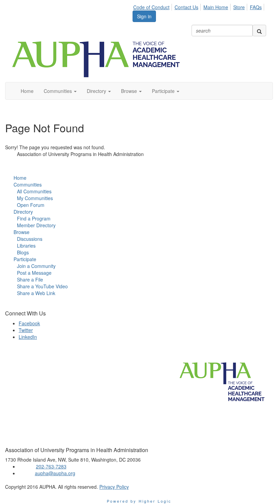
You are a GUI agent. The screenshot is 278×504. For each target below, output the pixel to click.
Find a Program (34, 218)
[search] (259, 30)
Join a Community (36, 266)
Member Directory (36, 225)
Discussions (29, 238)
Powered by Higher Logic (139, 501)
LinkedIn (28, 336)
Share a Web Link (36, 293)
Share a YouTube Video (42, 286)
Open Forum (30, 204)
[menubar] (199, 6)
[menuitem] (153, 6)
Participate (25, 259)
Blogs (23, 252)
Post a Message (34, 272)
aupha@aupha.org (55, 473)
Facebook (29, 323)
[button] (60, 90)
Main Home (215, 7)
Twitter (26, 330)
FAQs (256, 7)
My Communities (35, 198)
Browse (21, 232)
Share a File (30, 279)
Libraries (26, 245)
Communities (28, 184)
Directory (23, 211)
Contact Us (186, 7)
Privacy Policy (114, 486)
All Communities (34, 191)
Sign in (144, 16)
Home (20, 177)
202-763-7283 (51, 466)
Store (239, 7)
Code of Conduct (151, 7)
